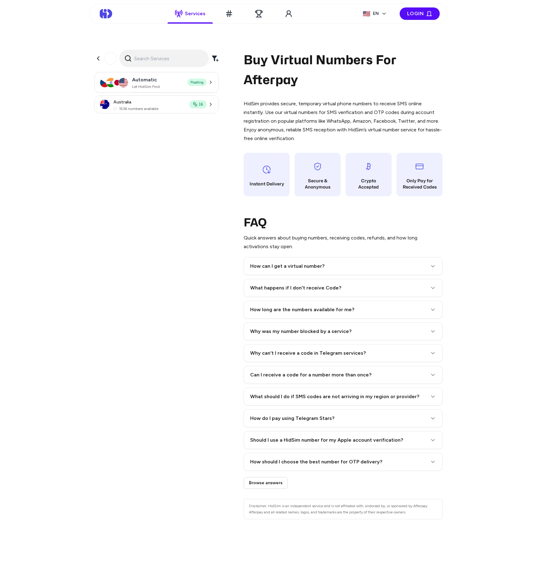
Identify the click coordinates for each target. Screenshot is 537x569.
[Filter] (215, 58)
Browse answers (265, 482)
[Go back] (98, 58)
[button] (343, 266)
